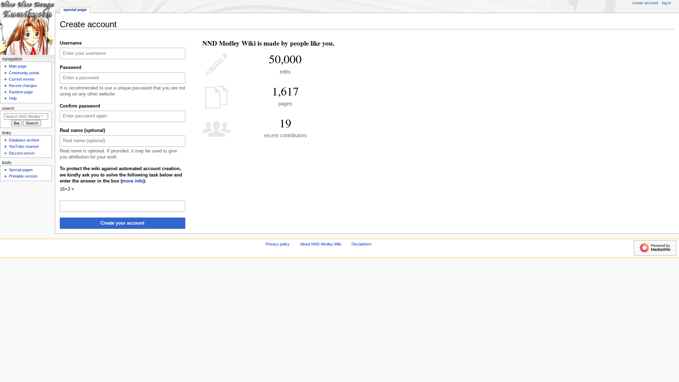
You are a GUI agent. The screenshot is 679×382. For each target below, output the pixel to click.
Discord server (22, 153)
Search (8, 108)
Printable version (23, 176)
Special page (75, 9)
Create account (645, 3)
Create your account (122, 223)
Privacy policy (278, 244)
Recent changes (23, 85)
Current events (22, 79)
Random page (21, 92)
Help (13, 98)
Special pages (21, 170)
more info (132, 181)
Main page (18, 66)
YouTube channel (24, 146)
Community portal (24, 73)
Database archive (24, 140)
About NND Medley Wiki (320, 244)
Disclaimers (362, 244)
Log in (666, 3)
